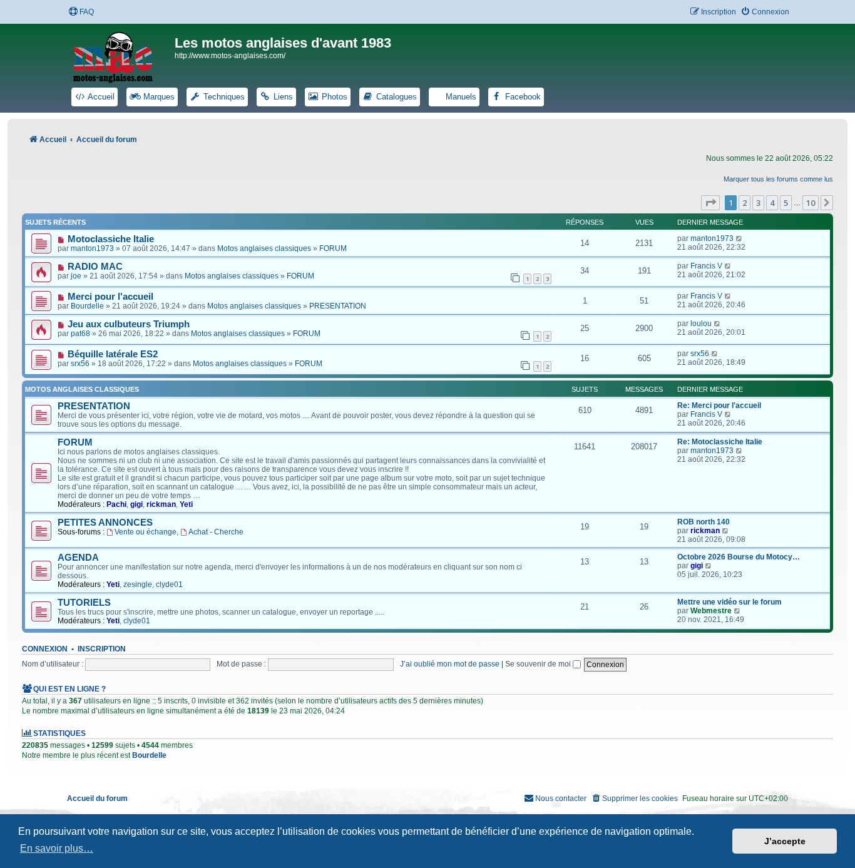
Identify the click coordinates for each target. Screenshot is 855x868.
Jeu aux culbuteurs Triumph (129, 324)
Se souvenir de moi (539, 664)
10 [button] (810, 202)
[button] (710, 202)
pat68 (80, 333)
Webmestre (711, 610)
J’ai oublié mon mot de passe (449, 664)
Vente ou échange (146, 532)
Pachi (116, 504)
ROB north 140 (703, 522)
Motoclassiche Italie (111, 239)
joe (76, 276)
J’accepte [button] (785, 841)
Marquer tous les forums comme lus (778, 179)
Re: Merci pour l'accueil (719, 405)
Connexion (45, 649)
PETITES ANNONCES (105, 523)
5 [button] (786, 202)
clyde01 (169, 584)
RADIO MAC (95, 267)
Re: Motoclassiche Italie (719, 441)
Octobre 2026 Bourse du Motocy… (738, 557)
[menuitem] (81, 12)
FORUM (333, 248)
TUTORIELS (84, 603)
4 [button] (772, 202)
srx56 (80, 363)
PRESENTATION (337, 306)
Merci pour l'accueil (110, 297)
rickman (161, 504)
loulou (701, 323)
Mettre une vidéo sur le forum (729, 602)
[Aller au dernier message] (739, 238)
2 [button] (744, 202)
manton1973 (92, 248)
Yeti (186, 504)
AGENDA (78, 558)
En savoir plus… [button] (56, 848)
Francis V (706, 266)
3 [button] (758, 202)
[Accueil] (121, 55)
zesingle (137, 584)
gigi (136, 504)
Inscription (102, 649)
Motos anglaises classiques (264, 248)
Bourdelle (87, 306)
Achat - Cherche (215, 532)
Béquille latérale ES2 (113, 354)
